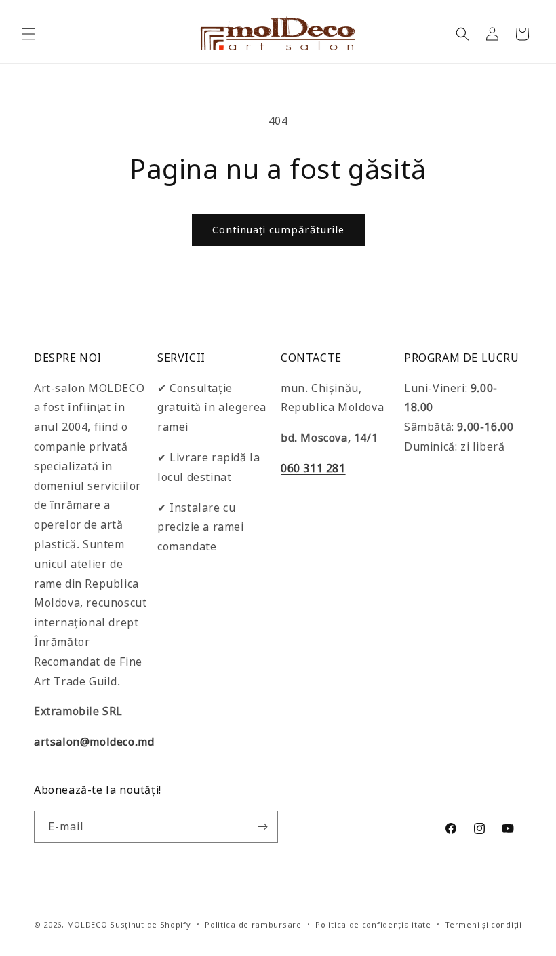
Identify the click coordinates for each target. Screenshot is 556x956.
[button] (28, 34)
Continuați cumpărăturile (278, 229)
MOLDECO (87, 924)
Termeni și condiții (483, 924)
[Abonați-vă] (262, 827)
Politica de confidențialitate (373, 924)
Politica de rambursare (253, 924)
